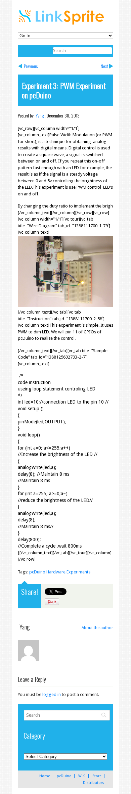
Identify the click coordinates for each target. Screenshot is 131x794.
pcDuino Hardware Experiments (59, 571)
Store (96, 776)
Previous (31, 65)
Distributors (93, 783)
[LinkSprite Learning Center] (62, 25)
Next (104, 65)
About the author (97, 627)
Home (44, 776)
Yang (40, 115)
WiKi (82, 776)
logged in (51, 694)
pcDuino (64, 776)
